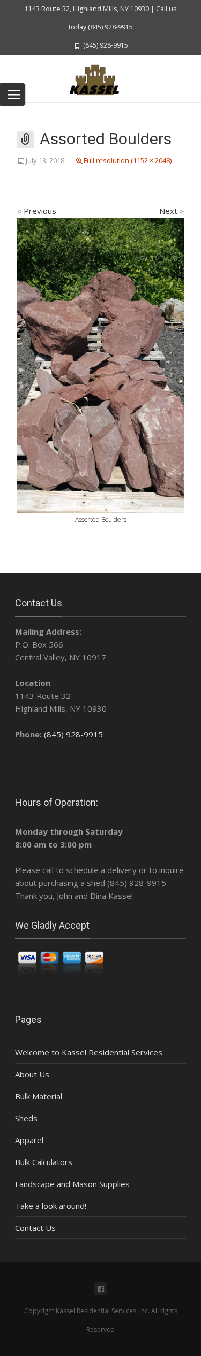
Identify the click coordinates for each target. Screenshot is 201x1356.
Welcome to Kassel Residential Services (88, 1052)
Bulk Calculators (43, 1162)
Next (171, 210)
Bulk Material (38, 1096)
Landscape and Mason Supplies (72, 1183)
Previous (36, 210)
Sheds (26, 1118)
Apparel (29, 1140)
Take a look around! (50, 1205)
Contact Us (35, 1227)
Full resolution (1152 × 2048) (128, 160)
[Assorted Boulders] (100, 364)
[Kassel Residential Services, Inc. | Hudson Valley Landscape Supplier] (100, 78)
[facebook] (100, 1288)
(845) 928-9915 (110, 27)
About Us (32, 1074)
